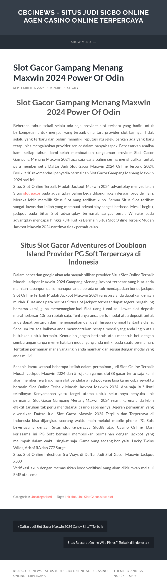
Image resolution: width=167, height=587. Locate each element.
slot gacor (31, 193)
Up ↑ (133, 575)
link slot (70, 497)
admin (56, 87)
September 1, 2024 (29, 87)
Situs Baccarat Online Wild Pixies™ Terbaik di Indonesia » (108, 542)
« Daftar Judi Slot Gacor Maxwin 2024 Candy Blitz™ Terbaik (60, 526)
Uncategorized (41, 497)
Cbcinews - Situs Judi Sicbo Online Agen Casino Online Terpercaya (83, 16)
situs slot (106, 497)
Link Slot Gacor (88, 497)
